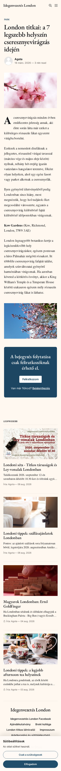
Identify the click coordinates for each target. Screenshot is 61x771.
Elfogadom (30, 764)
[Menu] (56, 5)
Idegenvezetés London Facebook (30, 718)
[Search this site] (50, 5)
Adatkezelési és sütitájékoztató (30, 735)
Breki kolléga (43, 724)
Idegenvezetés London (19, 5)
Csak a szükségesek (30, 754)
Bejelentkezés (41, 388)
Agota (18, 59)
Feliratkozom (30, 379)
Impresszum (47, 729)
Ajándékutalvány (20, 724)
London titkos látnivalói (20, 729)
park (7, 19)
